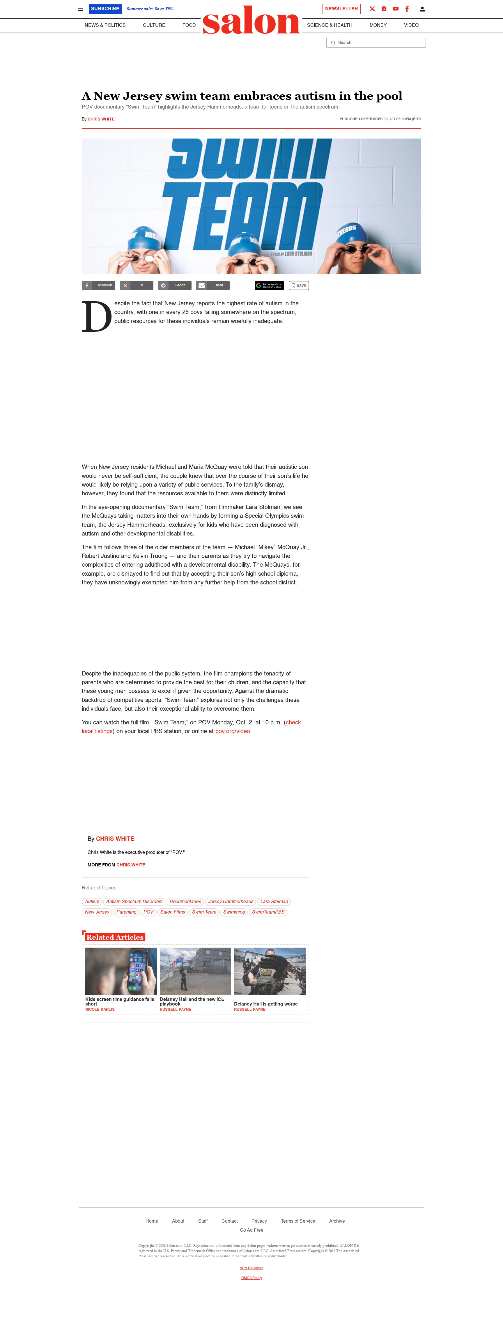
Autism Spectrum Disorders (134, 902)
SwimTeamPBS (268, 912)
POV (148, 912)
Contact (230, 1221)
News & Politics (105, 25)
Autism (92, 902)
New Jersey (97, 912)
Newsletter (341, 9)
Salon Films (172, 912)
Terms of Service (298, 1221)
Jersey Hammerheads (230, 902)
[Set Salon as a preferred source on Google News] (269, 285)
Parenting (126, 912)
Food (189, 25)
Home (152, 1221)
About (178, 1221)
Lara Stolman (274, 902)
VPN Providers (251, 1268)
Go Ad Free (251, 1230)
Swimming (234, 912)
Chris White (101, 119)
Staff (203, 1221)
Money (378, 25)
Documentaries (185, 902)
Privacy (259, 1221)
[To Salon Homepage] (251, 19)
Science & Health (330, 25)
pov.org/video (232, 732)
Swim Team (204, 912)
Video (411, 25)
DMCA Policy (251, 1278)
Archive (337, 1221)
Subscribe (105, 9)
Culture (154, 25)
